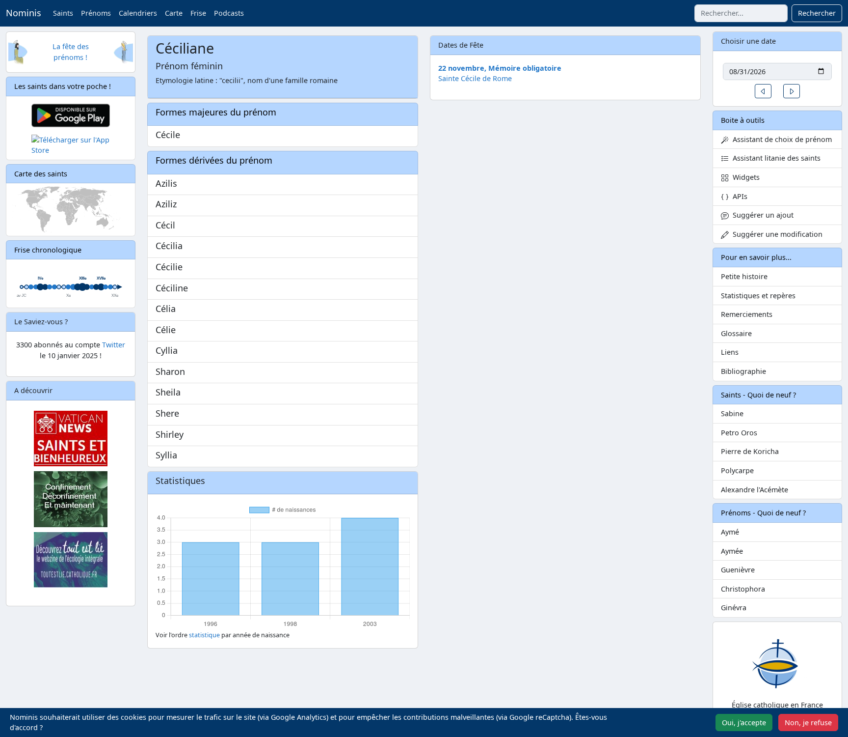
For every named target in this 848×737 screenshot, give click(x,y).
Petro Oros (739, 432)
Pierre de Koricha (750, 451)
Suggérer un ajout (761, 215)
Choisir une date (748, 41)
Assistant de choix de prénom (780, 139)
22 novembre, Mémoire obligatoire (499, 68)
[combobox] (741, 13)
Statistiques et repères (758, 295)
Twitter (113, 344)
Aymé (730, 532)
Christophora (743, 589)
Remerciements (746, 314)
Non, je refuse (808, 722)
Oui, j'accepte (744, 722)
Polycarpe (737, 470)
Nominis (23, 13)
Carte (174, 13)
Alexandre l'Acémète (754, 489)
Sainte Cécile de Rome (475, 78)
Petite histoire (744, 276)
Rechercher (817, 13)
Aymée (732, 551)
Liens (730, 352)
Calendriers (138, 13)
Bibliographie (743, 371)
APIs (738, 196)
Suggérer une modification (775, 234)
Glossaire (736, 333)
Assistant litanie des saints (775, 158)
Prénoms (96, 13)
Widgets (744, 177)
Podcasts (229, 13)
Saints (63, 13)
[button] (763, 91)
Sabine (732, 413)
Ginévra (733, 607)
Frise (198, 13)
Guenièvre (738, 569)
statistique (204, 635)
